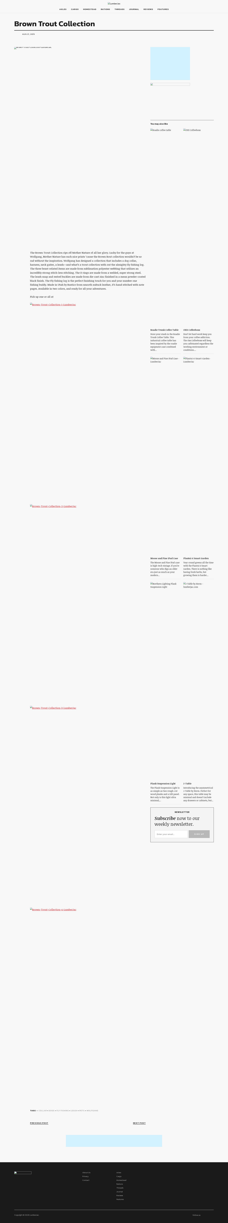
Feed (212, 1215)
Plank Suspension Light (162, 783)
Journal (134, 9)
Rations (105, 9)
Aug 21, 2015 (28, 34)
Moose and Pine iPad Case (164, 558)
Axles (62, 9)
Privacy (85, 1176)
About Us (86, 1172)
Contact (85, 1180)
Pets (82, 1110)
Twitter (208, 1215)
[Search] (26, 9)
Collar (43, 1110)
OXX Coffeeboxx (191, 329)
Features (163, 9)
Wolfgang (92, 1110)
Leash (74, 1110)
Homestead (89, 9)
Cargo (75, 9)
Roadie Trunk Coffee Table (164, 329)
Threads (120, 9)
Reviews (148, 9)
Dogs (51, 1110)
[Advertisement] (170, 63)
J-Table (187, 783)
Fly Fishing (62, 1110)
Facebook (204, 1215)
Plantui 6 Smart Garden (196, 558)
